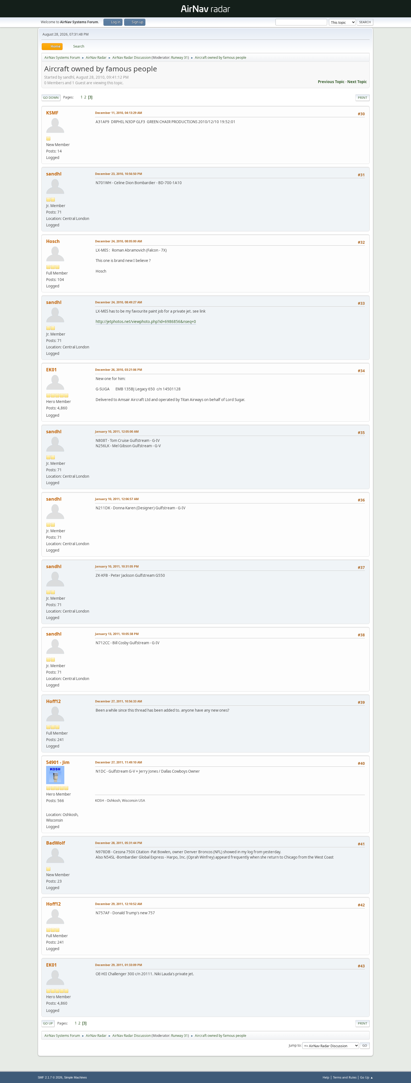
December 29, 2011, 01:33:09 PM (118, 965)
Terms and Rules (344, 1077)
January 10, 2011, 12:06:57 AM (117, 499)
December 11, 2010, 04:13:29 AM (118, 113)
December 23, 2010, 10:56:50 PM (118, 174)
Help (326, 1077)
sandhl (54, 174)
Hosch (53, 241)
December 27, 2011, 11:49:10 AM (118, 762)
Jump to (295, 1045)
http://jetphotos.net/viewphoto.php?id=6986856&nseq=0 (146, 321)
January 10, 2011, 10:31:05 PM (117, 566)
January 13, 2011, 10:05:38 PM (117, 634)
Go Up (48, 1023)
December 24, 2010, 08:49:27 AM (118, 302)
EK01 (51, 370)
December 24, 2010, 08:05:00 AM (118, 241)
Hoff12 (53, 701)
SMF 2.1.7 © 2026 (50, 1077)
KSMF (52, 113)
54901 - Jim (58, 762)
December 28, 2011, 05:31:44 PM (118, 843)
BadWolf (55, 843)
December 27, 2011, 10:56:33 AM (118, 701)
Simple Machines (75, 1077)
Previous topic (331, 81)
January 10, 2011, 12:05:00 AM (117, 431)
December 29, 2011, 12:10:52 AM (118, 904)
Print (362, 97)
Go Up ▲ (366, 1077)
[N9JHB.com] (48, 807)
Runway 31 (179, 57)
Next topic (357, 81)
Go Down (51, 97)
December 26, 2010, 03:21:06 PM (118, 369)
